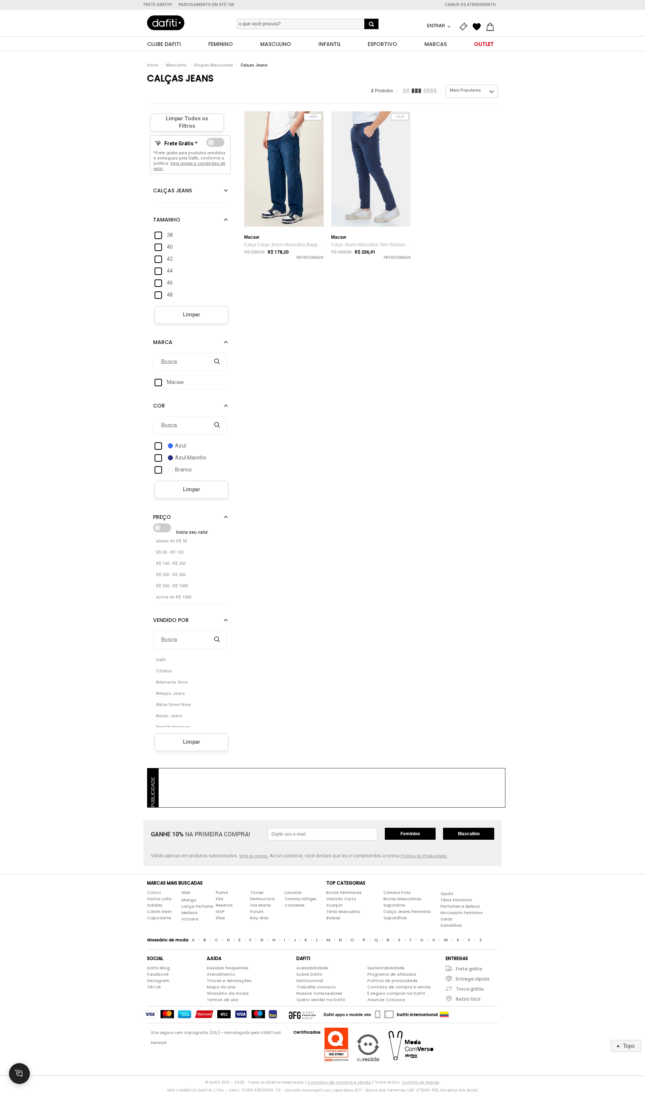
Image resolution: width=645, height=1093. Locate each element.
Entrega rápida (472, 979)
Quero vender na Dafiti (320, 999)
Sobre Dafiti (309, 974)
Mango (189, 899)
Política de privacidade (392, 980)
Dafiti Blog (158, 967)
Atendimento (221, 974)
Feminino (410, 833)
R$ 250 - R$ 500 (171, 574)
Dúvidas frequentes (228, 967)
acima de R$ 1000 (173, 597)
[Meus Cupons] (465, 27)
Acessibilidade (312, 967)
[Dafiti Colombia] (444, 1015)
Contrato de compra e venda (399, 987)
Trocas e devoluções (229, 980)
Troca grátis (470, 989)
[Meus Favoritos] (478, 27)
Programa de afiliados (391, 974)
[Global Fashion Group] (302, 1015)
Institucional (309, 980)
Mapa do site (221, 987)
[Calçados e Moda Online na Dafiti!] (165, 22)
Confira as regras (420, 1082)
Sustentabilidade (386, 967)
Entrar (436, 25)
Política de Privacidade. (424, 856)
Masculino (176, 65)
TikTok (154, 987)
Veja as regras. (253, 856)
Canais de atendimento (470, 4)
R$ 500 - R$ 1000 (172, 585)
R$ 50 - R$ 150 (169, 552)
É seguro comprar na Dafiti (396, 993)
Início (152, 65)
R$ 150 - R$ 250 (171, 563)
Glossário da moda (228, 993)
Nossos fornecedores (319, 993)
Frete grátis (469, 969)
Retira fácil (468, 999)
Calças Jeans (254, 65)
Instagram (158, 980)
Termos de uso (223, 999)
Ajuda (446, 893)
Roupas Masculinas (213, 65)
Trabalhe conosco (316, 987)
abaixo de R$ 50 (171, 541)
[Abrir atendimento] (19, 1073)
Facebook (158, 974)
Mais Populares (465, 90)
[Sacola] (492, 27)
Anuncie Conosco (386, 999)
